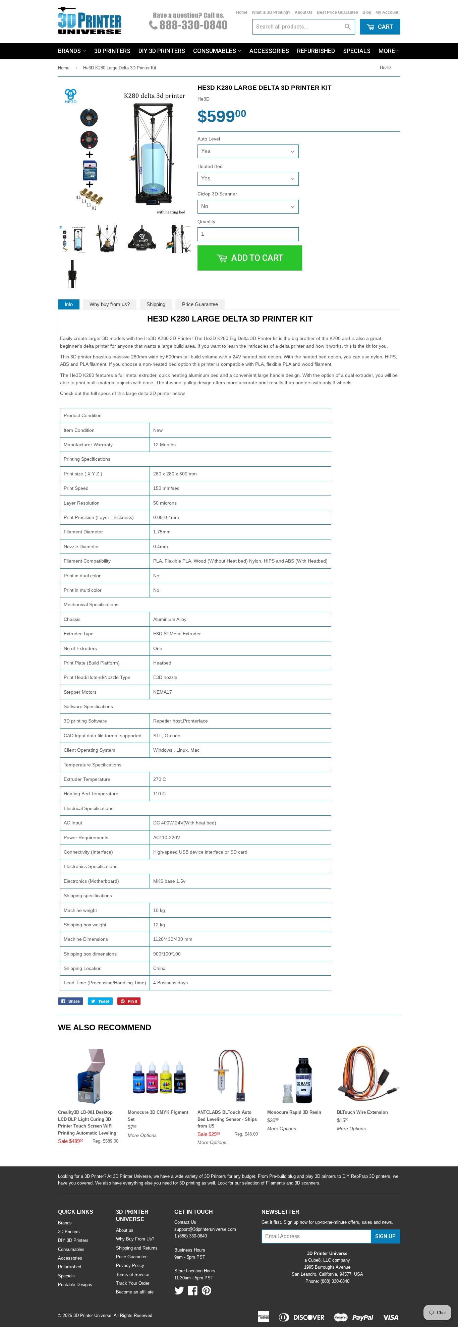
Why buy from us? (110, 304)
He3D (385, 67)
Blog (366, 12)
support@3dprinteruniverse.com (205, 1229)
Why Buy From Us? (135, 1239)
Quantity (206, 221)
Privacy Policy (130, 1265)
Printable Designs (75, 1284)
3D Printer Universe (92, 1315)
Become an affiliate (135, 1291)
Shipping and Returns (137, 1248)
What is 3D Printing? (271, 12)
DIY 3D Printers (161, 50)
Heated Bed (210, 166)
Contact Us (185, 1222)
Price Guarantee (200, 304)
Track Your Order (132, 1283)
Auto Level (208, 138)
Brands (70, 50)
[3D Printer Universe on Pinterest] (207, 1292)
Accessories (269, 50)
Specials (356, 50)
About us (124, 1230)
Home (241, 12)
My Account (387, 12)
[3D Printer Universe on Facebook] (193, 1292)
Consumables (215, 50)
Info (69, 304)
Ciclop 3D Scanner (217, 193)
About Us (303, 12)
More (387, 50)
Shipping (156, 304)
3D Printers (112, 50)
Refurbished (316, 50)
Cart (385, 26)
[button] (457, 1324)
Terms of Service (132, 1274)
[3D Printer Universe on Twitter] (179, 1292)
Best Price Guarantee (337, 12)
